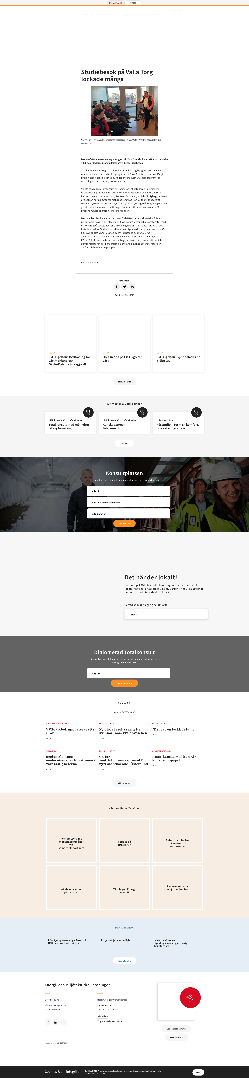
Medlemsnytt (97, 14)
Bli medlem (102, 1016)
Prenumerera (176, 1037)
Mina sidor (177, 14)
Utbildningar (124, 14)
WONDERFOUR (62, 1043)
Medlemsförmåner (151, 14)
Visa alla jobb (124, 961)
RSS (63, 1022)
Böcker (136, 14)
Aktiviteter (111, 14)
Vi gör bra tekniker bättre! (110, 1021)
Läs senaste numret (176, 1028)
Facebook (48, 1022)
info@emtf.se (104, 1005)
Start (85, 14)
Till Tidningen (124, 783)
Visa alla (124, 443)
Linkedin (56, 1022)
